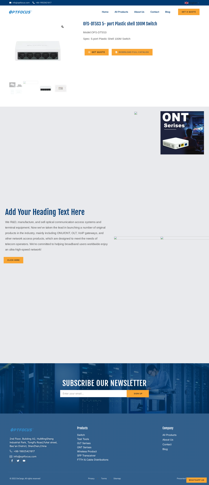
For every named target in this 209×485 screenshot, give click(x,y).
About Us (139, 11)
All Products (121, 11)
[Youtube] (24, 460)
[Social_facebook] (12, 460)
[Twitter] (18, 460)
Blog (167, 11)
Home (105, 11)
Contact (154, 11)
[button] (132, 52)
